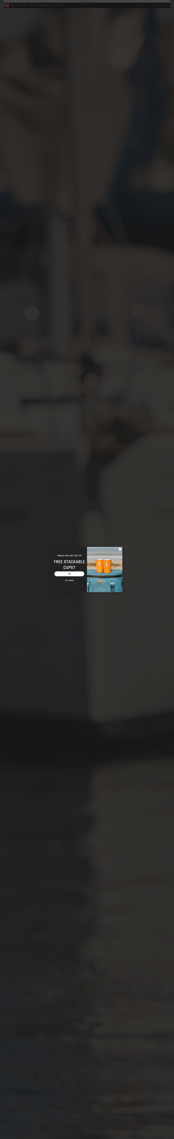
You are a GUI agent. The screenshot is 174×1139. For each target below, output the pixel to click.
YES (69, 574)
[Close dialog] (120, 549)
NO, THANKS (69, 580)
